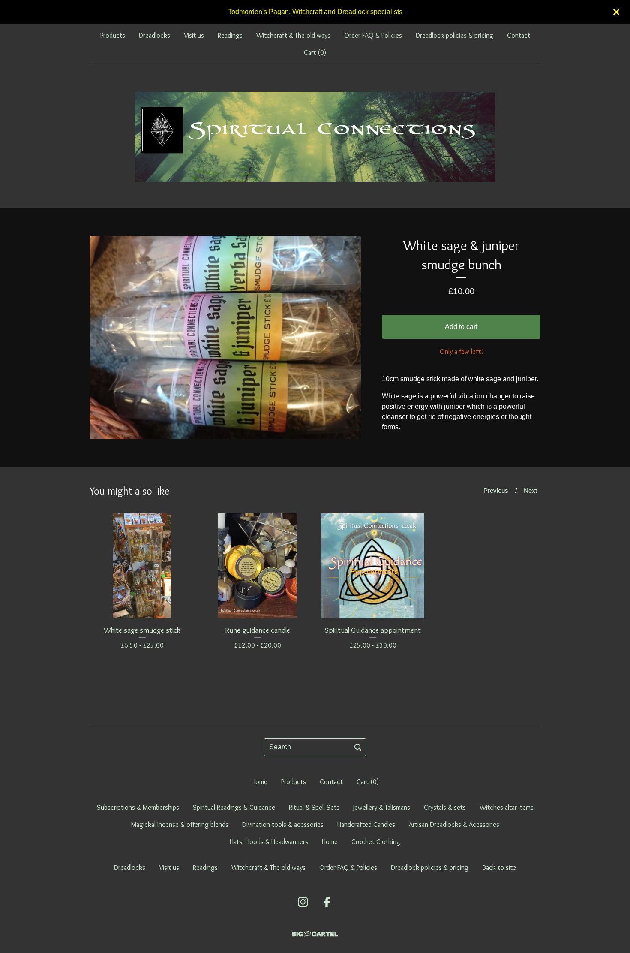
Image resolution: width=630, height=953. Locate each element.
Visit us (194, 35)
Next (530, 490)
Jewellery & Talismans (381, 807)
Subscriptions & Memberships (138, 807)
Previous (495, 490)
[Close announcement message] (616, 12)
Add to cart (461, 326)
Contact (518, 35)
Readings (230, 35)
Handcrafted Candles (366, 824)
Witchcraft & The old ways (293, 35)
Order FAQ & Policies (373, 35)
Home (259, 782)
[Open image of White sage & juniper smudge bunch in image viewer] (225, 337)
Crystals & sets (445, 807)
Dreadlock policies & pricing (454, 35)
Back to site (499, 867)
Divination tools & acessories (283, 824)
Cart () (315, 52)
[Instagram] (303, 902)
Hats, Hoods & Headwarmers (269, 842)
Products (112, 35)
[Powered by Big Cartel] (315, 934)
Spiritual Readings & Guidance (234, 807)
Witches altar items (507, 807)
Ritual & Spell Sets (314, 807)
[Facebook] (327, 902)
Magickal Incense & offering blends (179, 824)
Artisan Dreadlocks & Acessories (454, 824)
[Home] (315, 137)
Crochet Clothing (375, 842)
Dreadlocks (154, 35)
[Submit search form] (358, 747)
